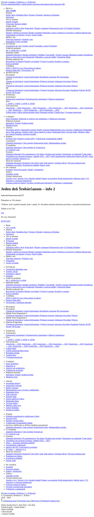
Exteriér (15, 22)
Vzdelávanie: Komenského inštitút (49, 139)
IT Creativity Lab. (13, 150)
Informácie (10, 123)
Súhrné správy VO (81, 480)
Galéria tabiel (11, 112)
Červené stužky (72, 132)
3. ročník (24, 103)
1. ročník (9, 103)
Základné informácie (14, 55)
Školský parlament (41, 28)
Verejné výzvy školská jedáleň (29, 178)
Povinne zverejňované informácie (40, 183)
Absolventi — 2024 (45, 108)
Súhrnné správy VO (81, 178)
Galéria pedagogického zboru (28, 112)
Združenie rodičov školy (15, 28)
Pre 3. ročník (11, 50)
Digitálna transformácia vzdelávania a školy (23, 416)
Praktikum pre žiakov (14, 165)
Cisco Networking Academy (30, 68)
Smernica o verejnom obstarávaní (19, 181)
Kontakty (9, 170)
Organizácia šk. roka (14, 46)
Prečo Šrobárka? (12, 119)
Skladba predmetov (29, 55)
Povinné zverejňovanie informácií (19, 487)
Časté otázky (87, 154)
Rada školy (29, 28)
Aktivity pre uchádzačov (38, 119)
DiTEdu (9, 139)
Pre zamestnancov (29, 154)
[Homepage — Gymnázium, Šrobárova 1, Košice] (33, 3)
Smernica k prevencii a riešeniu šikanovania (74, 33)
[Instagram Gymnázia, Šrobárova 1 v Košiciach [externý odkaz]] (10, 501)
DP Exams (16, 92)
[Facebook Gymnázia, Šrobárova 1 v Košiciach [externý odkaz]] (2, 501)
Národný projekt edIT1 (26, 139)
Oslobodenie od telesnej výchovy (19, 35)
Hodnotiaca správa (49, 33)
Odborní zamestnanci (56, 99)
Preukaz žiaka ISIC (13, 70)
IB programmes (63, 77)
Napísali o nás (27, 39)
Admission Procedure (62, 81)
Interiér (8, 22)
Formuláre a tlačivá (42, 46)
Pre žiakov (41, 154)
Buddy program (43, 130)
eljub (53, 156)
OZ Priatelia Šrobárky (71, 28)
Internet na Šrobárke (51, 15)
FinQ (15, 139)
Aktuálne (9, 174)
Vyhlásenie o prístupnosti (62, 183)
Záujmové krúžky (29, 134)
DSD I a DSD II (12, 68)
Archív (16, 174)
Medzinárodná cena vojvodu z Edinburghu (66, 130)
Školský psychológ (31, 61)
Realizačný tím (28, 163)
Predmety (53, 46)
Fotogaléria (10, 42)
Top (2, 213)
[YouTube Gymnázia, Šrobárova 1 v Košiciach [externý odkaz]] (23, 501)
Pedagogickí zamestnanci (15, 99)
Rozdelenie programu (48, 77)
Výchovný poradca (47, 61)
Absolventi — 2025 (29, 108)
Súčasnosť (10, 17)
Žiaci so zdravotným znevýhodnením (20, 57)
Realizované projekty (53, 154)
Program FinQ (11, 418)
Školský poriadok (35, 33)
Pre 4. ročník (21, 50)
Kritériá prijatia (27, 123)
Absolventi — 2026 (13, 108)
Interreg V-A (25, 159)
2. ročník (16, 103)
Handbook (74, 90)
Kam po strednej (12, 64)
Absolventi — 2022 (76, 108)
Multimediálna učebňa (57, 143)
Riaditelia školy (22, 15)
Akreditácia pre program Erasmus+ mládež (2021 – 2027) (28, 156)
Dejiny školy (11, 15)
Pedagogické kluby (41, 143)
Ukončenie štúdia (63, 57)
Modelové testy (12, 125)
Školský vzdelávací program (17, 33)
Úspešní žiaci (59, 112)
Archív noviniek (21, 42)
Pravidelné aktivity (13, 130)
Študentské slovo (12, 392)
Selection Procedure (62, 90)
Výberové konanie (47, 90)
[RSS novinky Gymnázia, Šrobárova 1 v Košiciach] (35, 501)
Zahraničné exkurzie (29, 130)
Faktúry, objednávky (36, 170)
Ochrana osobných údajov (16, 183)
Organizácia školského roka (16, 269)
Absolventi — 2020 (20, 110)
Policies (75, 81)
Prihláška (41, 55)
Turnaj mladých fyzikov (42, 132)
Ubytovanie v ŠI (27, 70)
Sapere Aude (45, 165)
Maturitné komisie (76, 55)
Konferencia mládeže (31, 165)
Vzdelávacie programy (57, 119)
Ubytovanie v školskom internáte (18, 302)
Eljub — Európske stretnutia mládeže (20, 443)
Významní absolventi (73, 112)
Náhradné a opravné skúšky (46, 57)
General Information (31, 77)
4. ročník (31, 103)
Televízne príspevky (13, 39)
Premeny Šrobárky (36, 15)
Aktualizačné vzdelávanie (65, 156)
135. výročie (11, 227)
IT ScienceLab (39, 147)
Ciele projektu (27, 143)
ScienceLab (38, 432)
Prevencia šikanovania (76, 163)
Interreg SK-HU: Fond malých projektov (21, 447)
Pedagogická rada (56, 28)
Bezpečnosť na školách (15, 61)
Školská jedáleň (21, 24)
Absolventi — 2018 (51, 110)
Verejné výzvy (11, 178)
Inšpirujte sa (23, 119)
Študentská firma (58, 132)
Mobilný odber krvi (13, 405)
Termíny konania (62, 55)
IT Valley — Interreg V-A (16, 449)
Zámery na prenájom (49, 178)
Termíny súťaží (28, 46)
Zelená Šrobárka (15, 134)
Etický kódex (37, 35)
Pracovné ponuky (20, 170)
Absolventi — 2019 (36, 110)
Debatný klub (27, 132)
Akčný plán (38, 163)
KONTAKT (6, 221)
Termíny (18, 123)
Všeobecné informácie (14, 77)
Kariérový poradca (62, 61)
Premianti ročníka (46, 112)
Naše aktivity (49, 163)
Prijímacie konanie (47, 81)
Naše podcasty (16, 132)
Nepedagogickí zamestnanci (36, 99)
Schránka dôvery (60, 163)
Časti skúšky (50, 55)
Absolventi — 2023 (60, 108)
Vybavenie (10, 24)
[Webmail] (50, 501)
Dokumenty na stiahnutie (72, 154)
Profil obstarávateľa (65, 178)
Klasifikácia (88, 55)
